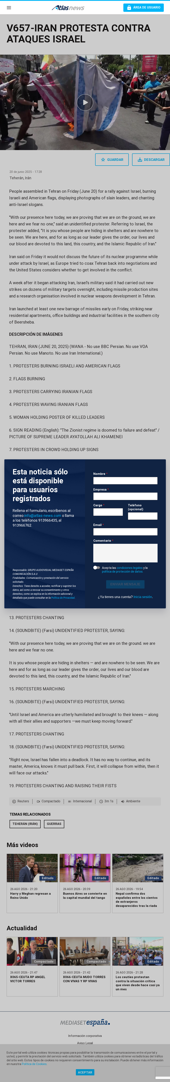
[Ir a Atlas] (70, 7)
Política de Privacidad (63, 597)
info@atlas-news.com (42, 515)
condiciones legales (130, 567)
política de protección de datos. (122, 571)
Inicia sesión (143, 597)
